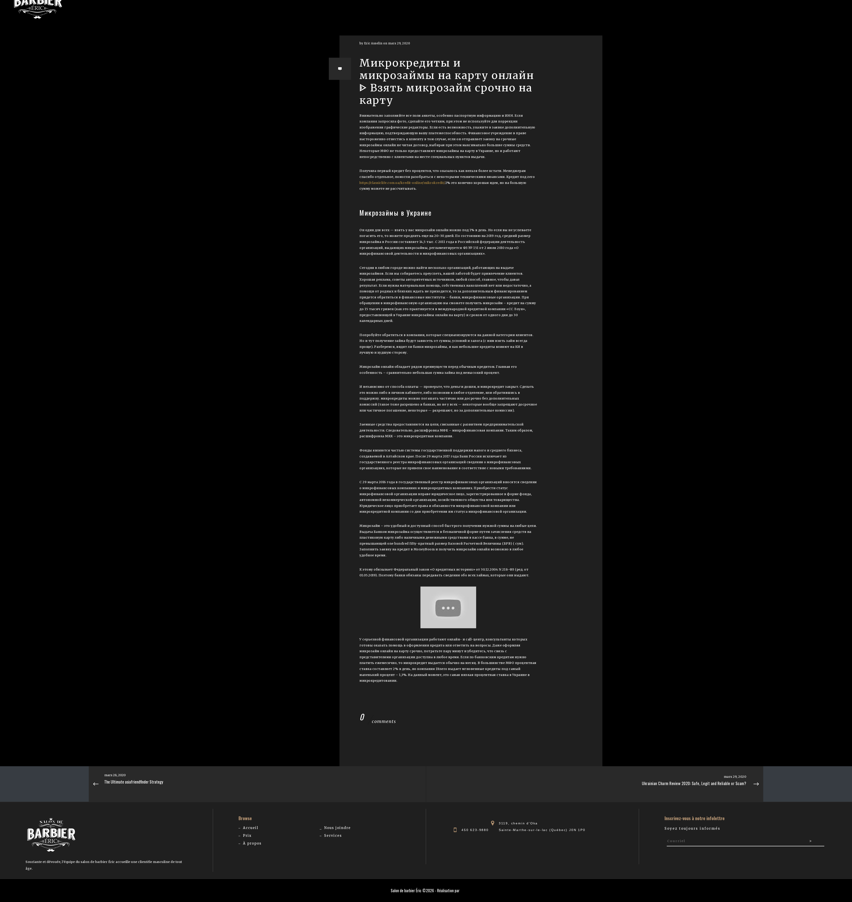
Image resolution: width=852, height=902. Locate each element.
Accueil (250, 828)
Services (333, 835)
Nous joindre (337, 828)
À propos (252, 843)
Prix (247, 835)
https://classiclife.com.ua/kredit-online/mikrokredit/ (402, 183)
